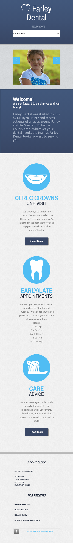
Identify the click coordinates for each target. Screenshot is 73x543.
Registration (21, 510)
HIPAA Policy (21, 515)
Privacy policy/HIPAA (44, 531)
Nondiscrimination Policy (27, 520)
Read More (37, 241)
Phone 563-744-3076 (24, 471)
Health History (22, 504)
